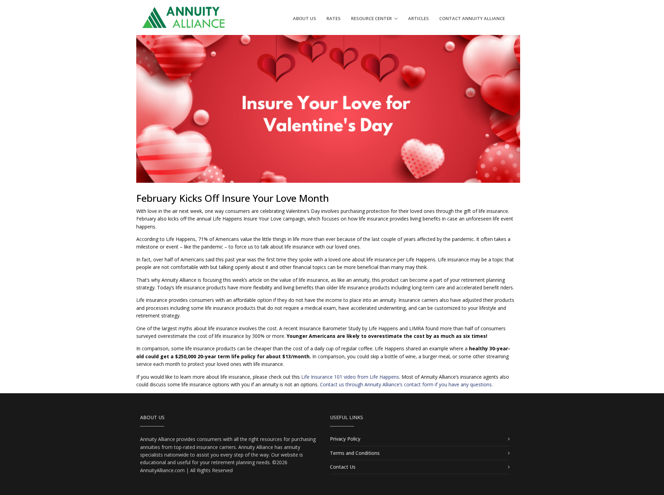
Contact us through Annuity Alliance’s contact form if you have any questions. (406, 384)
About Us (304, 18)
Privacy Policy (345, 438)
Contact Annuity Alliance (472, 18)
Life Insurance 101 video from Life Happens (350, 377)
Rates (333, 18)
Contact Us (343, 467)
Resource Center (371, 18)
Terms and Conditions (355, 453)
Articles (418, 18)
